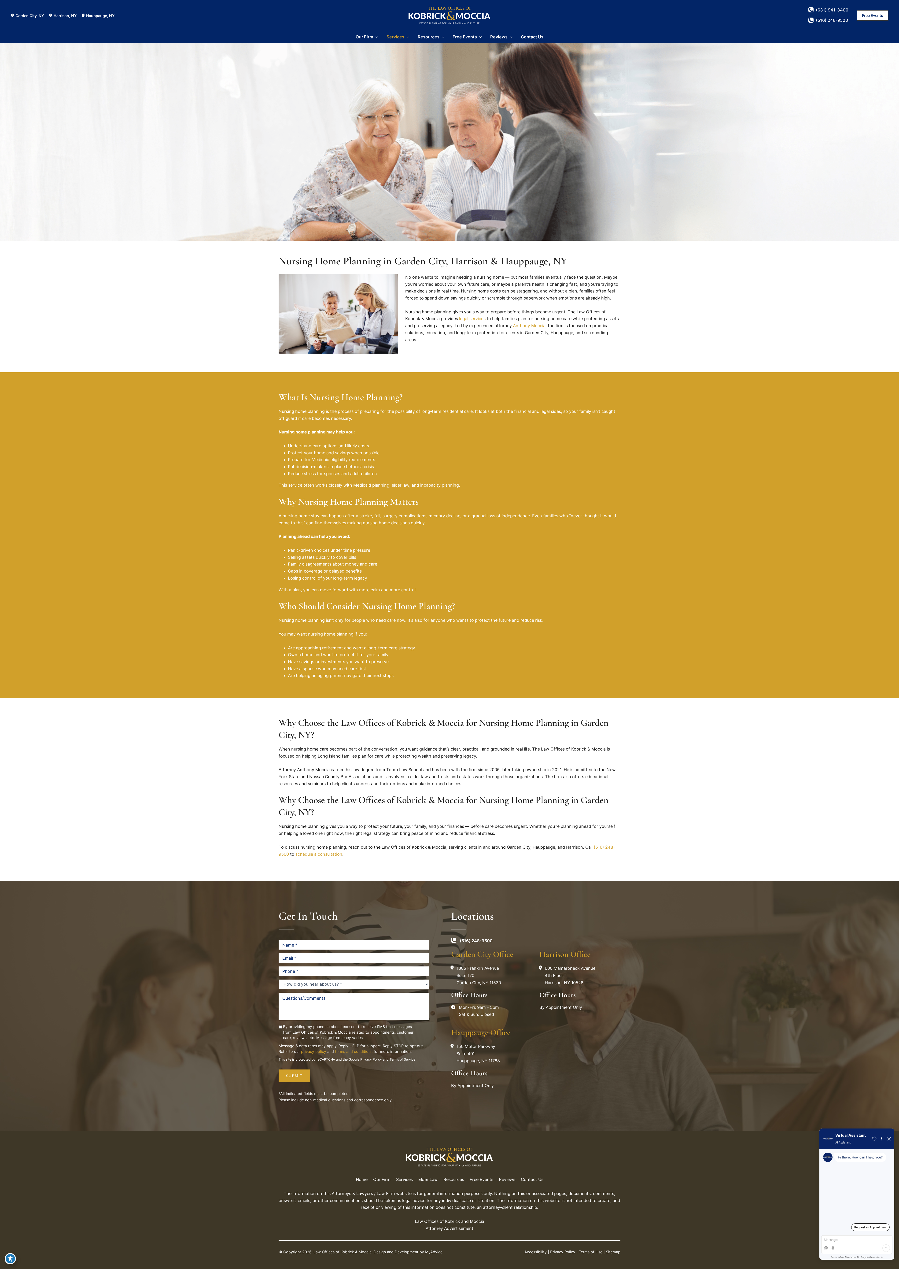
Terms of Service (402, 1060)
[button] (872, 15)
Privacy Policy (371, 1060)
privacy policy (313, 1051)
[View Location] (13, 15)
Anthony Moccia (529, 325)
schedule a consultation (318, 854)
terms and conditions (353, 1051)
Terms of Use (590, 1252)
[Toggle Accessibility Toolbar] (10, 1258)
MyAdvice (433, 1252)
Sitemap (613, 1252)
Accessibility (535, 1252)
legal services (472, 318)
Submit (294, 1076)
